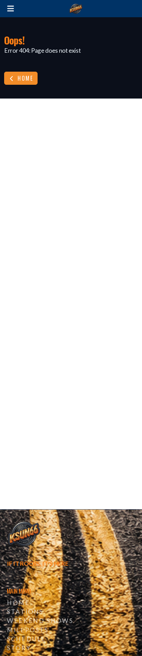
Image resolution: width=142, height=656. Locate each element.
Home (24, 78)
